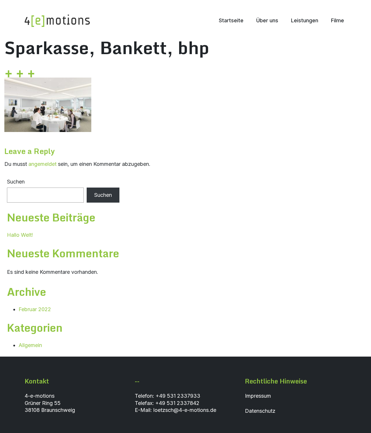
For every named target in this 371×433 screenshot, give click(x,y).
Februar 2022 (35, 309)
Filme (337, 20)
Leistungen (304, 20)
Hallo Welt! (20, 235)
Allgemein (30, 345)
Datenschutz (260, 411)
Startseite (231, 20)
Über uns (267, 20)
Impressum (258, 396)
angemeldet (42, 164)
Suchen (16, 182)
